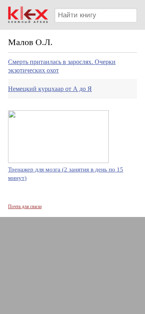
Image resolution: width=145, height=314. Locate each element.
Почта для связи (24, 206)
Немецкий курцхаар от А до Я (50, 88)
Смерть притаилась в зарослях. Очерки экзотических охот (62, 66)
